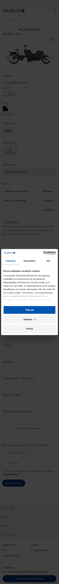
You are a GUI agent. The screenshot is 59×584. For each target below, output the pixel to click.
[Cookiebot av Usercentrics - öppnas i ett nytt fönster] (43, 253)
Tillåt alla (29, 310)
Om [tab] (48, 261)
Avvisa (29, 328)
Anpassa (27, 319)
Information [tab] (29, 261)
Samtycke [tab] (11, 261)
